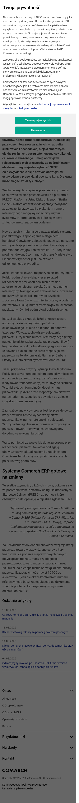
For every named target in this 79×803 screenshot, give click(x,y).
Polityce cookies (27, 108)
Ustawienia (38, 130)
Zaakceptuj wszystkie (38, 120)
